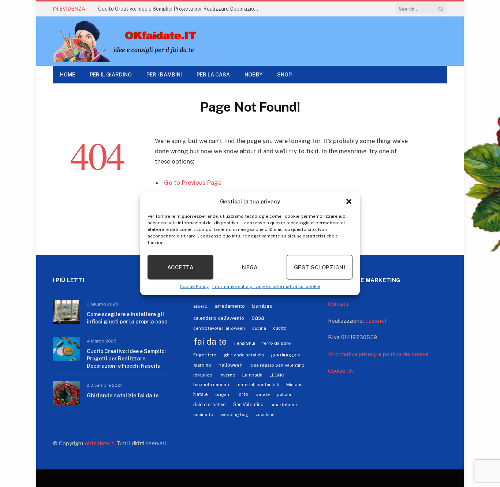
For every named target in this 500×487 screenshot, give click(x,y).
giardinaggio (286, 354)
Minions (294, 384)
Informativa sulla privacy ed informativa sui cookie (266, 286)
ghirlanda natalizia (244, 354)
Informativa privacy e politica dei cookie (378, 354)
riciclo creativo (209, 404)
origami (223, 394)
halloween (231, 365)
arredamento (230, 306)
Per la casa (213, 75)
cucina (259, 328)
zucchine (265, 414)
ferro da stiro (276, 343)
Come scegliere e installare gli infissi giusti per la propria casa (127, 318)
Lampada (252, 375)
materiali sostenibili (257, 384)
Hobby (253, 75)
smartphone (283, 404)
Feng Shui (244, 343)
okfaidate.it (99, 443)
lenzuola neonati (211, 384)
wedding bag (235, 414)
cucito (280, 328)
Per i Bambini (164, 75)
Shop (284, 75)
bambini (262, 305)
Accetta (180, 267)
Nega (250, 267)
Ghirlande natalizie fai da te (122, 395)
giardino (202, 365)
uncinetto (203, 414)
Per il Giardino (111, 75)
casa (257, 317)
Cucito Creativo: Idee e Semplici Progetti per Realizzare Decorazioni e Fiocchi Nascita (180, 9)
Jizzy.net (376, 321)
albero (200, 306)
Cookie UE (341, 371)
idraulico (202, 375)
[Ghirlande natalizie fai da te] (66, 393)
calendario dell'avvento (218, 318)
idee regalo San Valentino (277, 365)
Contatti (338, 304)
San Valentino (248, 404)
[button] (348, 201)
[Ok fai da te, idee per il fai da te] (131, 41)
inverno (227, 375)
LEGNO (276, 375)
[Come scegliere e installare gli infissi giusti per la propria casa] (66, 312)
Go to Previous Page (192, 182)
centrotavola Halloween (219, 328)
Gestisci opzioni (319, 267)
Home (67, 75)
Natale (200, 394)
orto (243, 394)
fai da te (210, 341)
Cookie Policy (194, 286)
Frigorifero (205, 354)
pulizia (284, 394)
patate (262, 394)
